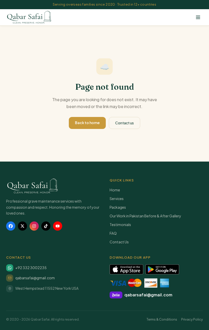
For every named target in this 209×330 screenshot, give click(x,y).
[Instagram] (34, 226)
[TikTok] (45, 226)
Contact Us (119, 242)
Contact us (124, 123)
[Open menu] (198, 17)
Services (117, 198)
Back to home (87, 122)
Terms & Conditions (162, 319)
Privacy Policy (192, 319)
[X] (22, 226)
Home (115, 190)
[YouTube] (57, 226)
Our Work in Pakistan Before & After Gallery (145, 216)
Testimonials (120, 224)
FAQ (113, 233)
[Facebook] (10, 226)
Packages (118, 207)
